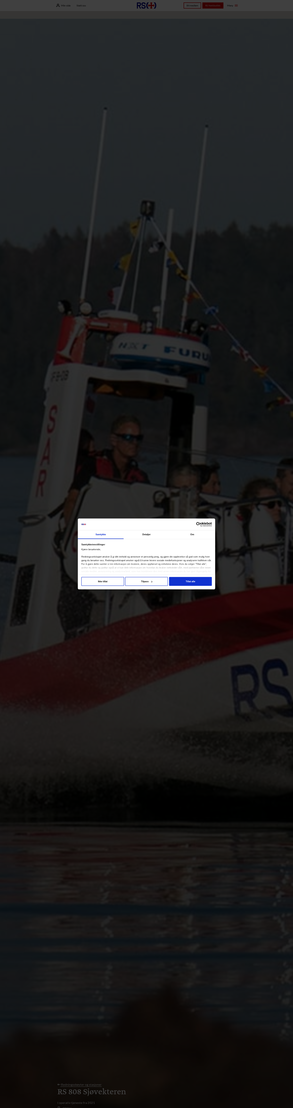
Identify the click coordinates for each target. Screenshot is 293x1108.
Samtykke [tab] (101, 534)
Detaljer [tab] (146, 534)
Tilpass (145, 581)
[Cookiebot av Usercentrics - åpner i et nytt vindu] (198, 524)
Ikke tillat (102, 581)
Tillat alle (190, 581)
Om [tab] (192, 534)
